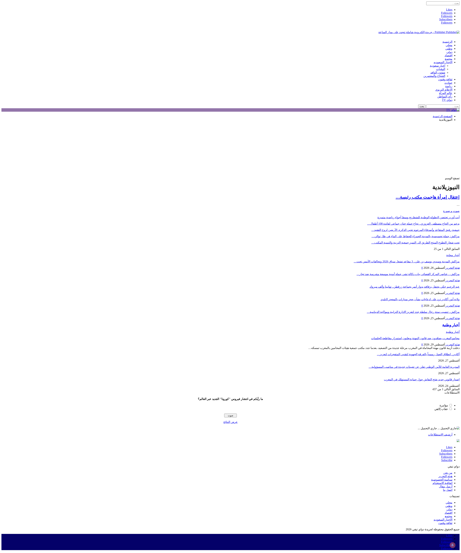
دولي (449, 51)
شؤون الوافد (437, 72)
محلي (449, 45)
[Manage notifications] (452, 545)
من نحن (447, 472)
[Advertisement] (230, 149)
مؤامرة (444, 405)
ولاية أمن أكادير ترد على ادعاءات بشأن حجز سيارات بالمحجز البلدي (420, 299)
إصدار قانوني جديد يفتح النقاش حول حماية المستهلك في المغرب (422, 379)
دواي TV (447, 99)
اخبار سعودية (437, 65)
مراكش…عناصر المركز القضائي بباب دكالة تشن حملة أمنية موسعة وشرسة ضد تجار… (408, 274)
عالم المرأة (445, 93)
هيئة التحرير (445, 476)
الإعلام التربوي (443, 89)
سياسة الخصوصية (441, 479)
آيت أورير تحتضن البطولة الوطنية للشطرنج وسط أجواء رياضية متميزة (418, 217)
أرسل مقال (445, 486)
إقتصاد (448, 55)
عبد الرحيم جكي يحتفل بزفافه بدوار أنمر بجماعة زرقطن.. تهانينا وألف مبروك (415, 286)
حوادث (448, 82)
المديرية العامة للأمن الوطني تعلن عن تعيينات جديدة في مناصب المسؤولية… (414, 366)
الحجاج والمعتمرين (434, 75)
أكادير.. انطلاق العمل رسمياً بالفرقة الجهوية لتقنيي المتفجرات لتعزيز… (418, 354)
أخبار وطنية (453, 331)
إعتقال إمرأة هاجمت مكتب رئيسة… (428, 197)
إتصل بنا (447, 489)
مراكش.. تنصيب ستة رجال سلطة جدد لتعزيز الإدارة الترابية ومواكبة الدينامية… (413, 311)
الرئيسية (447, 41)
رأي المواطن (444, 96)
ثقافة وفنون (445, 79)
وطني (448, 48)
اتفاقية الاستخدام (442, 483)
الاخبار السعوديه (443, 62)
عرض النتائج (230, 421)
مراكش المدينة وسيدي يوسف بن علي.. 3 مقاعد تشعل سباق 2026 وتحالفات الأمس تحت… (407, 261)
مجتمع (448, 58)
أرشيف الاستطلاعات (440, 434)
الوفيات (440, 69)
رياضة (448, 86)
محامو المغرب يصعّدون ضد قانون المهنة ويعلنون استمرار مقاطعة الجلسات (415, 338)
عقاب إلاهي (441, 409)
